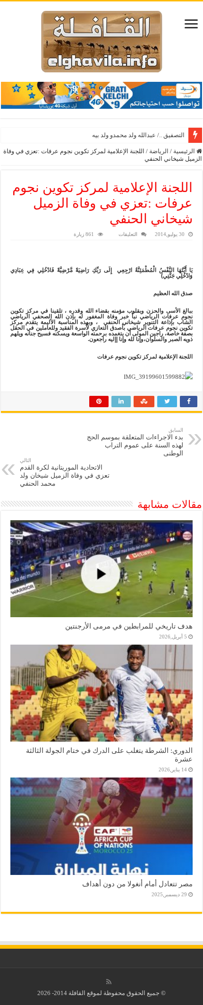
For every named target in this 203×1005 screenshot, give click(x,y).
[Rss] (108, 982)
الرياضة (159, 151)
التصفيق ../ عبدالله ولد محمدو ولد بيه (138, 135)
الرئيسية (184, 151)
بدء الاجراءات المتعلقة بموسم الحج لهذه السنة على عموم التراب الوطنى (135, 442)
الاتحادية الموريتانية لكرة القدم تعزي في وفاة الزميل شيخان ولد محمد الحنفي (65, 472)
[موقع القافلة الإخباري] (101, 39)
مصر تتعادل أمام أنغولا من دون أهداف (137, 884)
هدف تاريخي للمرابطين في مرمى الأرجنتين (129, 626)
